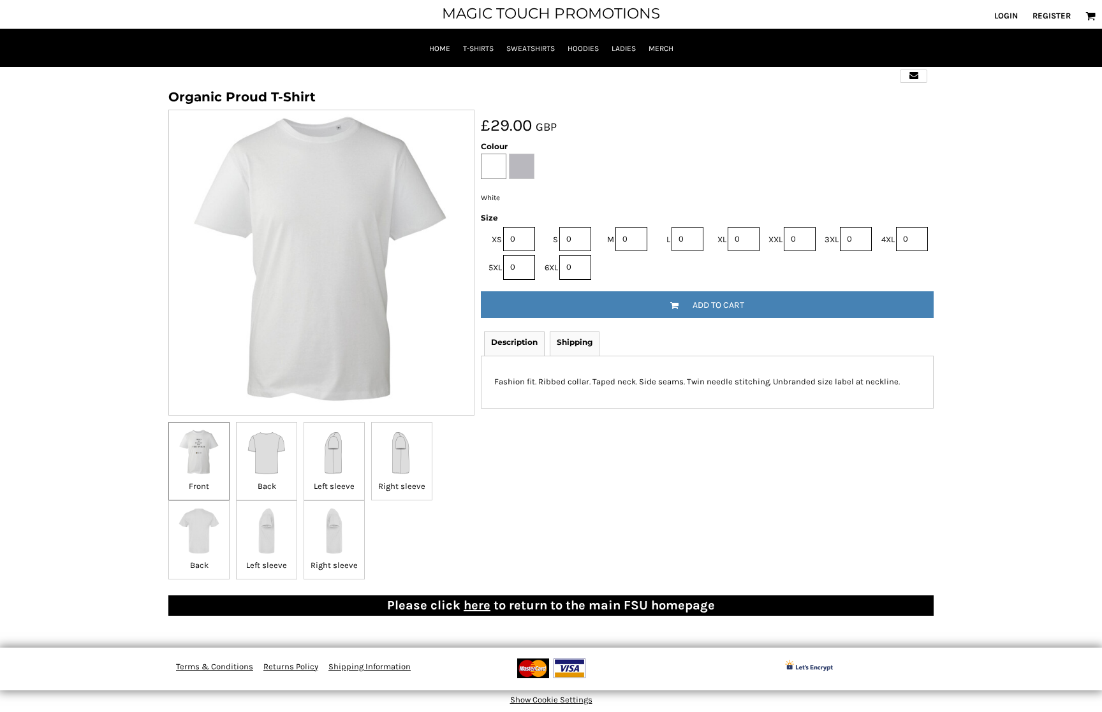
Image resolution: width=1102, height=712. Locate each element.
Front (199, 486)
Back (267, 486)
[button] (1090, 16)
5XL (495, 267)
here (477, 605)
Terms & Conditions (214, 666)
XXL (775, 239)
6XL (551, 267)
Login (1006, 15)
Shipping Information (369, 666)
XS (497, 239)
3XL (832, 239)
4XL (888, 239)
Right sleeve (401, 486)
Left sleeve (334, 486)
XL (721, 239)
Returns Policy (290, 666)
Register (1051, 15)
